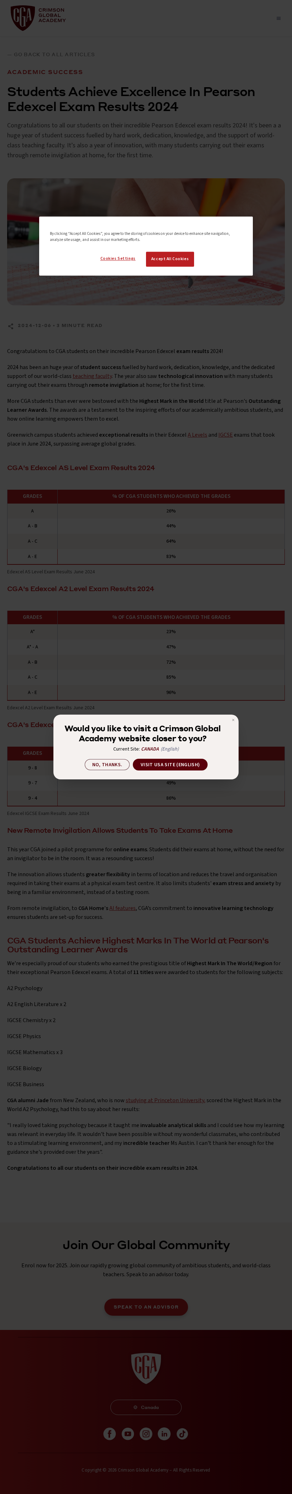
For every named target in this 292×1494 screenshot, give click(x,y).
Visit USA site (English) (170, 764)
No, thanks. (107, 764)
